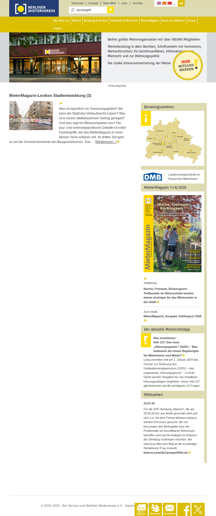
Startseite (77, 3)
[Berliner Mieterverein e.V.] (34, 12)
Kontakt (93, 3)
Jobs (124, 3)
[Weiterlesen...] (105, 142)
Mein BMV (109, 3)
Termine (137, 3)
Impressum (133, 506)
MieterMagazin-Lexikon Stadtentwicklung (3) (50, 95)
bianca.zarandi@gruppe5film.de (166, 452)
